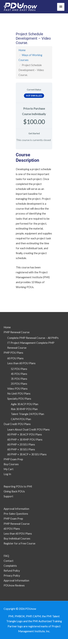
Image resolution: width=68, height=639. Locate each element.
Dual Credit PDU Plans (17, 424)
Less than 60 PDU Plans (21, 363)
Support (8, 496)
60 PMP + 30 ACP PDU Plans (24, 434)
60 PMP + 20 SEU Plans (21, 444)
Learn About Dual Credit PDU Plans (28, 429)
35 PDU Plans (19, 378)
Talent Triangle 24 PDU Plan (27, 414)
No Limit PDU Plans (18, 393)
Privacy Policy (12, 575)
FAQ (6, 555)
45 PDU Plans (19, 373)
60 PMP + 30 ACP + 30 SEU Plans (27, 454)
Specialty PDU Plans (19, 398)
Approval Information (16, 508)
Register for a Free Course (19, 543)
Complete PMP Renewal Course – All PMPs (33, 337)
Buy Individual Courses (17, 538)
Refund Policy (12, 570)
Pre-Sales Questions (16, 513)
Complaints (10, 565)
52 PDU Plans (19, 368)
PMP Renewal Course (17, 332)
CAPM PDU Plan (21, 419)
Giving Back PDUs (14, 491)
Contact (8, 560)
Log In (7, 474)
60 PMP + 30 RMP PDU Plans (24, 439)
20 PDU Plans (19, 383)
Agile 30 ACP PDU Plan (24, 404)
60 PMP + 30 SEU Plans (21, 449)
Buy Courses (11, 464)
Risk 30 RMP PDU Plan (24, 409)
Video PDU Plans (17, 388)
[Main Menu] (60, 7)
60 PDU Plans (15, 358)
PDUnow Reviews (14, 585)
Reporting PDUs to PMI (18, 486)
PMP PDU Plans (13, 352)
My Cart (8, 469)
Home (22, 50)
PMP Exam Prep (13, 459)
